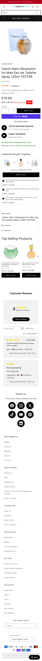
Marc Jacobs (8, 608)
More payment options (21, 121)
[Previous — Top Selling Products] (4, 256)
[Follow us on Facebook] (12, 405)
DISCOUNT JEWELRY (21, 18)
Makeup (7, 442)
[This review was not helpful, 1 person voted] (33, 382)
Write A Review (21, 319)
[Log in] (32, 6)
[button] (4, 6)
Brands (6, 542)
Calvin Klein (7, 64)
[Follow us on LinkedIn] (21, 423)
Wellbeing (7, 451)
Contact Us (8, 473)
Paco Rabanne (9, 613)
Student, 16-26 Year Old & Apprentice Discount (18, 492)
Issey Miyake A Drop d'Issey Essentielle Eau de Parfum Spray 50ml (10, 264)
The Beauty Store (10, 573)
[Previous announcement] (4, 18)
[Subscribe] (35, 625)
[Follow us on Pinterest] (30, 414)
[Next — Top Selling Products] (37, 256)
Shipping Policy (9, 486)
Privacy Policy (9, 520)
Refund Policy (9, 482)
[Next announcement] (38, 18)
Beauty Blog (8, 537)
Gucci (6, 599)
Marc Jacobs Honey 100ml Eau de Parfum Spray (30, 263)
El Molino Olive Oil (10, 564)
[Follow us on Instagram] (21, 405)
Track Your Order (10, 498)
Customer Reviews (10, 546)
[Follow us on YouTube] (21, 414)
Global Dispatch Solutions (13, 568)
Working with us (9, 551)
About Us (7, 511)
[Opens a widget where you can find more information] (34, 657)
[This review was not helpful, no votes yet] (33, 353)
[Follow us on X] (30, 405)
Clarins (6, 595)
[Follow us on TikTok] (12, 414)
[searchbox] (12, 328)
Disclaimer (8, 515)
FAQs (6, 477)
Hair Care (7, 460)
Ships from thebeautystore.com (17, 142)
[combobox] (30, 334)
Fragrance (7, 446)
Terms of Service (10, 524)
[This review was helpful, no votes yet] (29, 353)
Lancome (7, 604)
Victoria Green (9, 577)
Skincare (7, 456)
